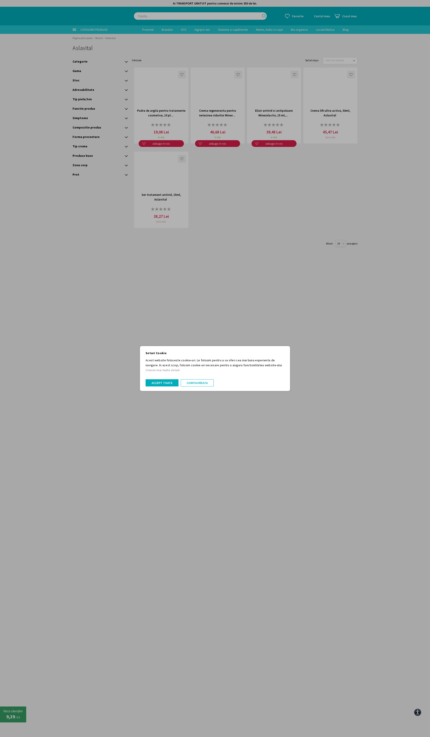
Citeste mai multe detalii (163, 370)
